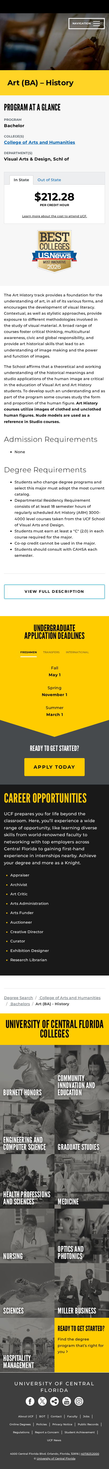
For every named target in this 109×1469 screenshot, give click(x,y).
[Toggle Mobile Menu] (104, 6)
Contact (56, 1416)
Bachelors (20, 1003)
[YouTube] (66, 1401)
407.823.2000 (90, 1453)
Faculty (72, 1416)
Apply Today (54, 767)
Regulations (21, 1432)
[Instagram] (78, 1401)
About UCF (26, 1416)
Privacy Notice (62, 1424)
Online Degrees (20, 1424)
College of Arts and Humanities (39, 142)
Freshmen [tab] (28, 652)
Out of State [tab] (49, 180)
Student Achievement (80, 1432)
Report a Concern (47, 1432)
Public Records (88, 1424)
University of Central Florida (54, 1387)
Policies (41, 1424)
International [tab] (77, 652)
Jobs (86, 1416)
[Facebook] (30, 1401)
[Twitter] (42, 1401)
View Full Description (54, 591)
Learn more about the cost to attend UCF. (54, 216)
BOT (42, 1416)
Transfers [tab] (51, 652)
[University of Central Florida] (40, 6)
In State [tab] (21, 180)
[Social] (54, 1401)
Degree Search (18, 997)
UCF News (54, 1440)
